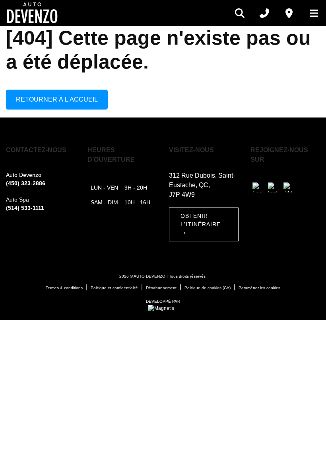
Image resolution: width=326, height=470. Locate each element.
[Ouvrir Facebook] (257, 187)
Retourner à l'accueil (57, 99)
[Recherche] (239, 13)
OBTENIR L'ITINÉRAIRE (200, 224)
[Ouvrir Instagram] (273, 187)
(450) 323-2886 (25, 183)
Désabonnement (161, 288)
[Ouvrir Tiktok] (288, 187)
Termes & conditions (64, 288)
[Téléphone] (264, 13)
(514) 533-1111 (25, 208)
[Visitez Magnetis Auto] (163, 308)
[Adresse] (289, 13)
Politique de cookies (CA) (207, 288)
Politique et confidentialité (114, 288)
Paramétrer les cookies (259, 288)
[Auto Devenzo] (32, 13)
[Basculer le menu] (310, 13)
